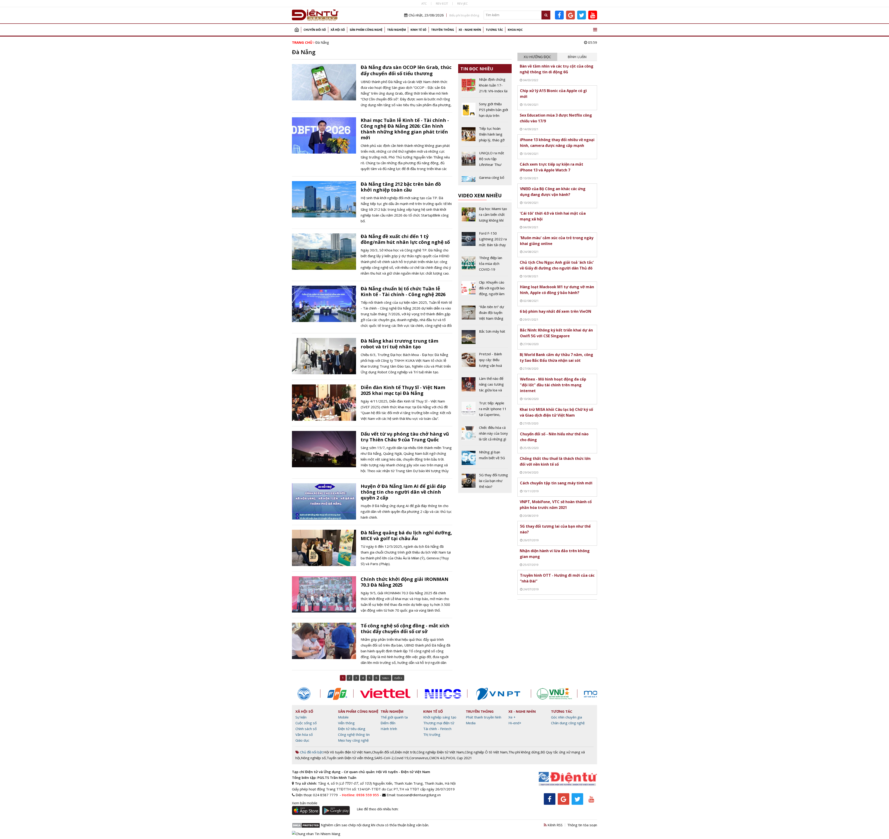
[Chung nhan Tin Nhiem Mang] (316, 833)
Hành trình (389, 728)
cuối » (398, 678)
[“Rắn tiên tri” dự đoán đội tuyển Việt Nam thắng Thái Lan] (485, 314)
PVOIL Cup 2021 (459, 757)
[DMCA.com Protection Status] (306, 825)
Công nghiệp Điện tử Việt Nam (440, 752)
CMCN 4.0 (437, 757)
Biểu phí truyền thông (464, 15)
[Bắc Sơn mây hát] (485, 337)
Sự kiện (301, 717)
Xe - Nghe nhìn (470, 30)
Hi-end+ (514, 723)
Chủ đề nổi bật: (311, 752)
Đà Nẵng (322, 42)
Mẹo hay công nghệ (353, 740)
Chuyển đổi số (315, 30)
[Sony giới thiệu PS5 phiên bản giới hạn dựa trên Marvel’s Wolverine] (485, 111)
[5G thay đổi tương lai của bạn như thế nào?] (485, 480)
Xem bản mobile (304, 803)
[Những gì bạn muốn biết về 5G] (485, 458)
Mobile (343, 717)
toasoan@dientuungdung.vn (419, 795)
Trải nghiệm (396, 30)
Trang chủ (296, 30)
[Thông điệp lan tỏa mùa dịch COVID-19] (485, 265)
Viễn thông (346, 723)
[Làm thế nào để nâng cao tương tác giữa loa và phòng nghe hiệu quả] (485, 386)
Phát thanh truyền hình (483, 717)
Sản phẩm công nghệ (366, 30)
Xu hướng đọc (537, 56)
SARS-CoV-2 (384, 757)
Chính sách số (306, 728)
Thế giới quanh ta (394, 717)
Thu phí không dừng (524, 752)
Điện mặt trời (405, 752)
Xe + (512, 717)
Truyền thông (442, 30)
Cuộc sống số (306, 723)
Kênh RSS (555, 825)
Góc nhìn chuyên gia (566, 717)
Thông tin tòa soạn (582, 825)
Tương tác (494, 30)
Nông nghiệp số (313, 757)
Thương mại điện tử (438, 723)
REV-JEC (462, 3)
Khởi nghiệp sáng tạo (439, 717)
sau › (385, 678)
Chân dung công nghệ (568, 723)
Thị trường (431, 734)
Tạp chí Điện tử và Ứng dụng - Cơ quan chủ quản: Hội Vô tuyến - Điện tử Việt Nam (361, 771)
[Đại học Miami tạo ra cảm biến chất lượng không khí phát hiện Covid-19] (485, 216)
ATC (424, 3)
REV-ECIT (442, 3)
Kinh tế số (418, 30)
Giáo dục (302, 740)
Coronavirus (418, 757)
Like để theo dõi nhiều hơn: (377, 809)
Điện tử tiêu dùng (351, 728)
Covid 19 (401, 757)
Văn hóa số (304, 734)
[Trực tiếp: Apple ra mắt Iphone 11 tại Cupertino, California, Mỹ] (485, 410)
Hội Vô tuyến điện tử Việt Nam (347, 752)
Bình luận (577, 56)
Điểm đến (388, 723)
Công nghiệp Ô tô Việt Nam (486, 752)
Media (471, 723)
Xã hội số (338, 30)
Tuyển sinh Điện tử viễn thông (350, 757)
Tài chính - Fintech (437, 728)
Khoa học (515, 30)
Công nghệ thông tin (354, 734)
